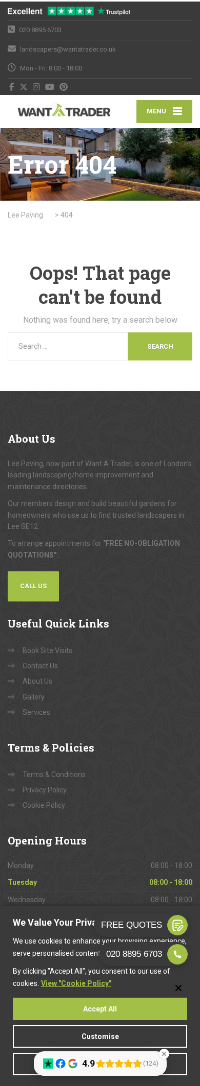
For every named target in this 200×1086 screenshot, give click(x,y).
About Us (37, 681)
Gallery (34, 697)
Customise (100, 1036)
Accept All (100, 1009)
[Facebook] (12, 87)
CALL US (33, 586)
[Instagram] (36, 87)
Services (36, 712)
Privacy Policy (45, 790)
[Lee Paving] (54, 112)
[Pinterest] (64, 87)
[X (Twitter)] (24, 87)
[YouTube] (50, 87)
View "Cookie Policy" (76, 983)
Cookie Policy (44, 805)
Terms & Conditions (54, 774)
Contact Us (40, 666)
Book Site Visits (47, 650)
